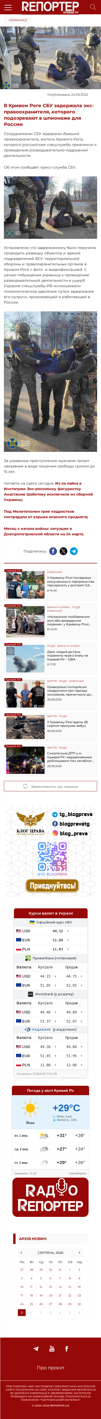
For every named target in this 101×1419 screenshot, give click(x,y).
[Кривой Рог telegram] (36, 1349)
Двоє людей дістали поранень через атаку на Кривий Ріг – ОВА (67, 655)
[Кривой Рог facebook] (66, 1349)
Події (76, 607)
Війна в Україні (58, 607)
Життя (52, 681)
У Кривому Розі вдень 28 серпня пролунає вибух (67, 724)
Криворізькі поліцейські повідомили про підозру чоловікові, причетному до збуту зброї (69, 690)
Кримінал (18, 20)
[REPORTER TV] (52, 1349)
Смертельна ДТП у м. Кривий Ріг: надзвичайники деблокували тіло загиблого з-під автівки (70, 757)
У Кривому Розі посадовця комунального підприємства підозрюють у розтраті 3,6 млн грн (70, 581)
